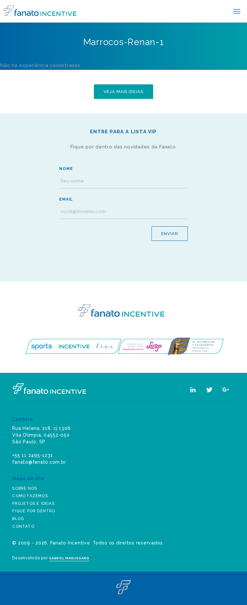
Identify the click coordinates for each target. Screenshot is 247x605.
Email (66, 199)
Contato (23, 526)
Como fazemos (30, 496)
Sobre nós (24, 488)
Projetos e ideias (33, 503)
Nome (66, 168)
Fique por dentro (33, 511)
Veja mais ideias (123, 91)
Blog (18, 518)
